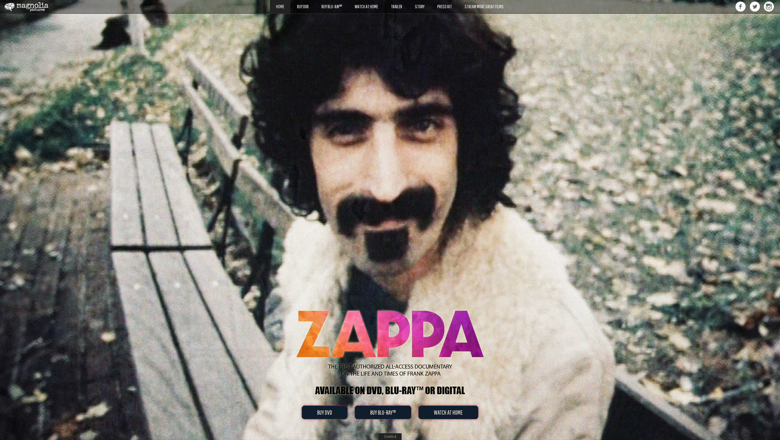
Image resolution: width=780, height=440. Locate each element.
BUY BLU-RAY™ (383, 412)
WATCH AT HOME (448, 412)
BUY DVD (324, 412)
